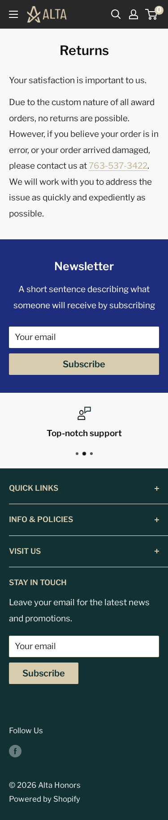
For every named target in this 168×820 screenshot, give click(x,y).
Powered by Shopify (44, 799)
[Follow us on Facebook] (15, 751)
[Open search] (116, 14)
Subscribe (84, 364)
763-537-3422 (118, 166)
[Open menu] (13, 14)
